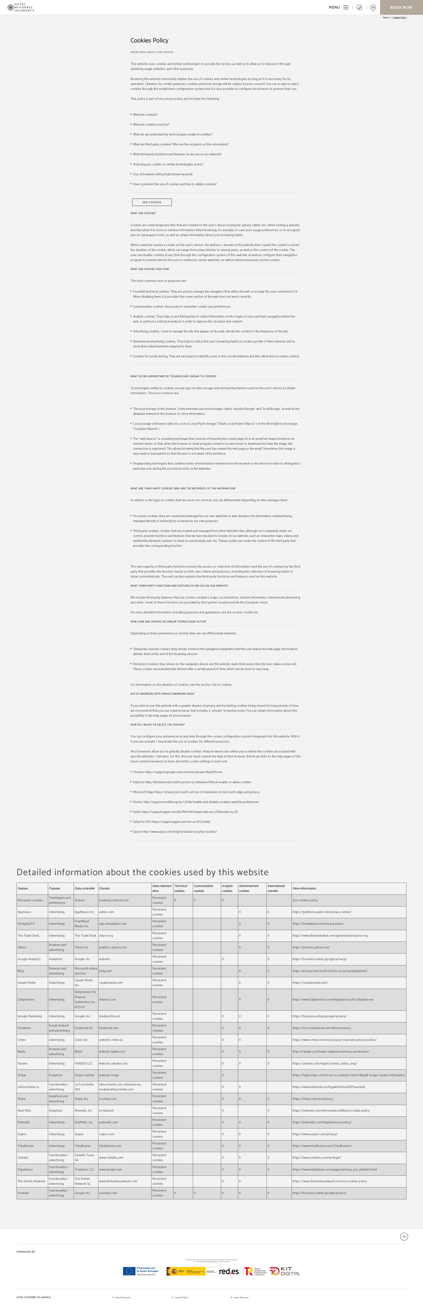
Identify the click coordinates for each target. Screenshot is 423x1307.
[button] (339, 7)
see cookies (152, 202)
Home (386, 18)
